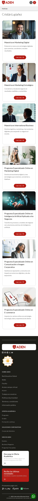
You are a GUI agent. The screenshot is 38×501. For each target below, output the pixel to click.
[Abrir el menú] (34, 2)
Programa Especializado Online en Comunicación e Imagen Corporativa (18, 264)
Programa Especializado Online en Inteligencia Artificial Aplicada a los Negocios (19, 216)
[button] (20, 57)
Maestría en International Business (19, 125)
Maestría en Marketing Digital (16, 42)
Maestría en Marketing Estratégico (18, 85)
